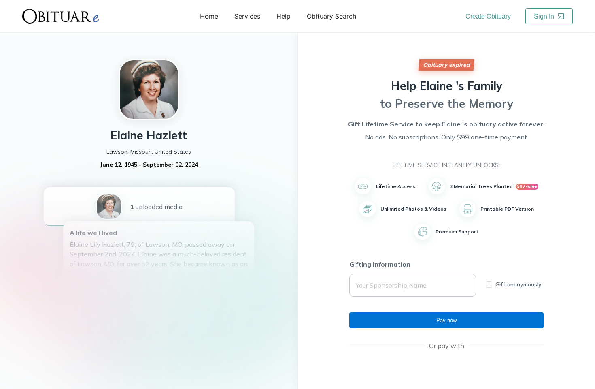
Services (247, 16)
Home (209, 16)
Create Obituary (488, 16)
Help (283, 16)
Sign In (545, 16)
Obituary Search (331, 16)
